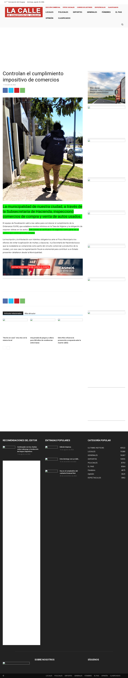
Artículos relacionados (13, 313)
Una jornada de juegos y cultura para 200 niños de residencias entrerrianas (42, 340)
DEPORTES (68, 676)
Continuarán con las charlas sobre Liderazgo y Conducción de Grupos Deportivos (27, 449)
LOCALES (49, 676)
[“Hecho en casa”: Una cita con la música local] (15, 327)
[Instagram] (117, 2)
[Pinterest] (16, 90)
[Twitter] (120, 2)
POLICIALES (58, 676)
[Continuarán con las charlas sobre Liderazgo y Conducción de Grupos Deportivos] (9, 450)
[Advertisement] (64, 46)
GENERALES (78, 676)
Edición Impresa (65, 447)
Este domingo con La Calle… (69, 459)
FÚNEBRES (88, 676)
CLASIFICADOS (115, 676)
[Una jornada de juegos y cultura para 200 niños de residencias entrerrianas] (42, 327)
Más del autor (30, 313)
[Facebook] (114, 2)
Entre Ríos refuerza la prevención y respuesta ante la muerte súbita (69, 340)
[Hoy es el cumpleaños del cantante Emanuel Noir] (51, 474)
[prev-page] (4, 347)
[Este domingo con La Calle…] (51, 462)
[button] (122, 24)
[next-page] (8, 347)
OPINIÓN (104, 676)
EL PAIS (96, 676)
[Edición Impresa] (51, 450)
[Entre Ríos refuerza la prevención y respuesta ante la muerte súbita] (70, 327)
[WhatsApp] (22, 90)
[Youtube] (124, 2)
